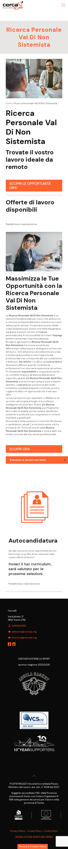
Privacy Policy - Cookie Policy (26, 831)
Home (9, 103)
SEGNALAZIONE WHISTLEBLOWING (34, 836)
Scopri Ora (19, 449)
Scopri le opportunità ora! (30, 185)
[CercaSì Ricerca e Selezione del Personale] (13, 5)
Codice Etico (51, 831)
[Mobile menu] (63, 5)
